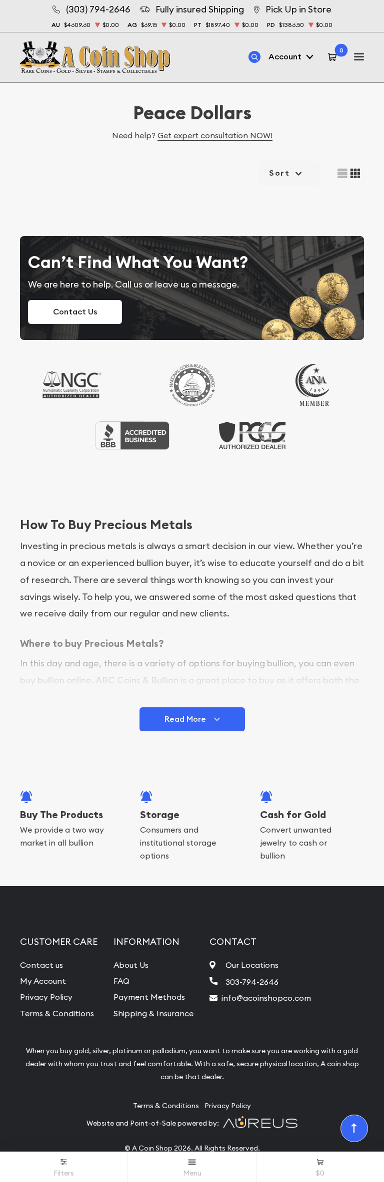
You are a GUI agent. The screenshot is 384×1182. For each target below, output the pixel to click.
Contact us (41, 965)
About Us (131, 965)
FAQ (122, 981)
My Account (43, 981)
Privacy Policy (46, 997)
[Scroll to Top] (354, 1129)
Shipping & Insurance (154, 1013)
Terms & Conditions (57, 1013)
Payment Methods (149, 997)
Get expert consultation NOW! (215, 135)
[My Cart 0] (334, 56)
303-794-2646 (252, 982)
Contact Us (75, 311)
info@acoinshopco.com (266, 998)
